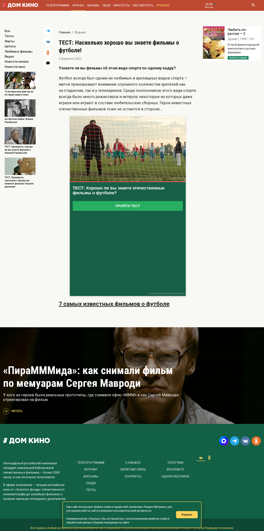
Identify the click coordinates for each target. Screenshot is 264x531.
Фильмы (93, 5)
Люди (106, 5)
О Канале (133, 463)
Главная (64, 32)
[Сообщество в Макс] (223, 441)
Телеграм (175, 463)
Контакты (133, 476)
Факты (10, 41)
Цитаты (10, 46)
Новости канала (17, 61)
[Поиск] (253, 5)
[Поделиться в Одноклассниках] (48, 52)
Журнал (78, 5)
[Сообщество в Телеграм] (234, 441)
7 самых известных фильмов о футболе (114, 303)
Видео (9, 56)
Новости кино (15, 67)
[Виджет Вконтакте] (201, 457)
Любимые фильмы (18, 51)
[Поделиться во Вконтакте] (48, 41)
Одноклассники (175, 476)
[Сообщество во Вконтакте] (245, 441)
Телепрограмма (57, 5)
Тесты (9, 36)
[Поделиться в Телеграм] (48, 31)
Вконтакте (175, 469)
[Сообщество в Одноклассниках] (256, 441)
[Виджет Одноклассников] (209, 457)
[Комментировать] (48, 63)
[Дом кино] (20, 5)
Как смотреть (143, 5)
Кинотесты (122, 5)
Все (7, 31)
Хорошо (186, 514)
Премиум (162, 5)
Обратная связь (133, 469)
